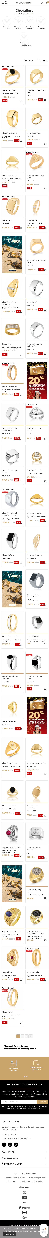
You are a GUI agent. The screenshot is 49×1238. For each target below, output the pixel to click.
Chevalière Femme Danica (11, 637)
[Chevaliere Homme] (29, 20)
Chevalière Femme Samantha (9, 303)
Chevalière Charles (9, 721)
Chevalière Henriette (34, 513)
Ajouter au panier (20, 101)
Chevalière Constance (34, 555)
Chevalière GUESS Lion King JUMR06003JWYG (35, 932)
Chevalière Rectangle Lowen (9, 471)
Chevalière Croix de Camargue (34, 429)
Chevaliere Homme (29, 27)
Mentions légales (29, 1174)
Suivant (31, 1036)
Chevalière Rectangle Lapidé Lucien (34, 345)
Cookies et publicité (37, 1177)
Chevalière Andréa (8, 806)
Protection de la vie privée (14, 1177)
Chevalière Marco (8, 220)
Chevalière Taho (8, 555)
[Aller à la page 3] (26, 1076)
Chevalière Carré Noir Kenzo (34, 678)
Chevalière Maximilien (34, 470)
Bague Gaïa (6, 344)
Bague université (41, 27)
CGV (15, 1174)
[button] (24, 1047)
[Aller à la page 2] (24, 1076)
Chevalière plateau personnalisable (26, 44)
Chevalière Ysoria (33, 972)
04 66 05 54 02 (11, 1135)
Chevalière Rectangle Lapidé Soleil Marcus (9, 514)
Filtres (44, 60)
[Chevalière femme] (18, 20)
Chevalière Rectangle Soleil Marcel (36, 261)
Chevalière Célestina (9, 133)
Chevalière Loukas (8, 90)
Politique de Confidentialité (32, 1181)
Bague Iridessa (7, 972)
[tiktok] (16, 1144)
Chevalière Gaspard (9, 176)
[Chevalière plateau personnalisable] (24, 36)
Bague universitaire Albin (11, 848)
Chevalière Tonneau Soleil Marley (36, 91)
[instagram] (10, 1144)
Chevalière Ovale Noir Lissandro (10, 678)
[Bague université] (40, 20)
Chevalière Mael (32, 220)
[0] (46, 3)
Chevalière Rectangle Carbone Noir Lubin (34, 596)
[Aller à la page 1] (22, 1076)
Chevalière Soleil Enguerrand (32, 807)
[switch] (44, 1232)
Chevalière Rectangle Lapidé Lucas (9, 429)
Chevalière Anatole (33, 133)
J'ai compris (9, 1234)
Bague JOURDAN (33, 637)
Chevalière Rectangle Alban (37, 763)
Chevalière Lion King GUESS (34, 891)
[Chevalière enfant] (6, 20)
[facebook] (4, 1144)
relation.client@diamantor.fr (19, 1138)
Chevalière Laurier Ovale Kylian (35, 177)
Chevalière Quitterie (9, 763)
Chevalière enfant (7, 27)
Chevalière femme (18, 27)
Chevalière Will (32, 302)
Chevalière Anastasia (9, 387)
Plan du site (11, 1181)
